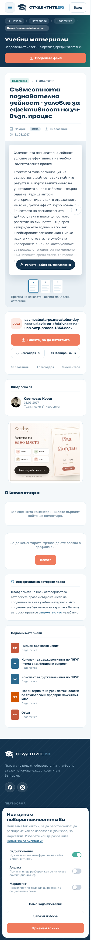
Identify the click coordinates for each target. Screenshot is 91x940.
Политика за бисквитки (25, 841)
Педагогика (64, 21)
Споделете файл (48, 58)
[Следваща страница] (76, 210)
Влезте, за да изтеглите (48, 340)
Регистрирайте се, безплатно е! (48, 264)
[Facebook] (10, 787)
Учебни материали (36, 39)
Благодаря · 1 (30, 353)
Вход (78, 7)
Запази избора (45, 916)
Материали (39, 21)
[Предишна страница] (15, 210)
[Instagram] (22, 787)
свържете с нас (50, 612)
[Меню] (10, 7)
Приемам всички (46, 928)
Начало (17, 21)
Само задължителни (45, 904)
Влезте (45, 560)
